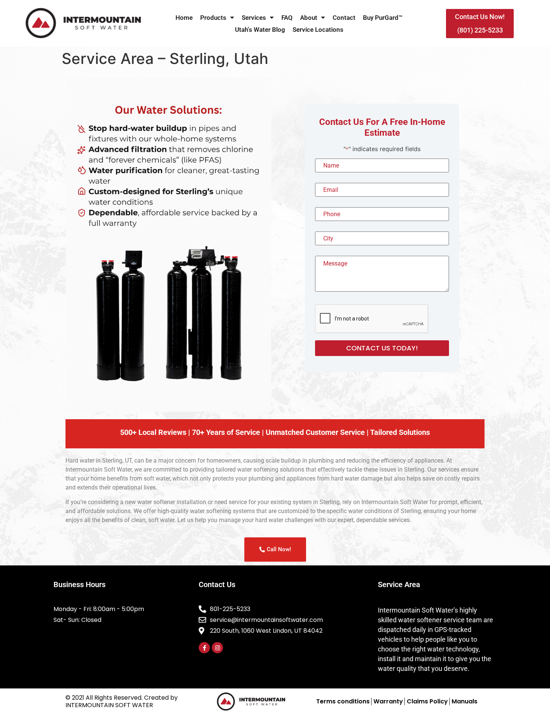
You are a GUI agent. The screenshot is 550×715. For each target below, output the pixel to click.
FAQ (287, 17)
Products (213, 17)
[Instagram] (217, 647)
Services (254, 17)
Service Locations (318, 29)
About (308, 17)
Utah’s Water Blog (260, 29)
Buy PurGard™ (383, 17)
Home (184, 17)
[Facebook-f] (204, 647)
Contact (344, 17)
